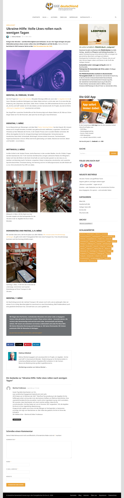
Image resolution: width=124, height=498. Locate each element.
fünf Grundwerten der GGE (42, 46)
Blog (44, 17)
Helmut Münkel (16, 36)
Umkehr (98, 256)
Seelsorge (100, 253)
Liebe (82, 248)
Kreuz (96, 246)
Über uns (63, 17)
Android (94, 141)
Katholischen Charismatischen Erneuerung (95, 80)
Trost (108, 253)
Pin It (28, 344)
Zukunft (107, 258)
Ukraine (90, 256)
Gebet (109, 239)
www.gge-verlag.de (99, 65)
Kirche (81, 210)
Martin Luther (98, 248)
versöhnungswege (97, 258)
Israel (99, 243)
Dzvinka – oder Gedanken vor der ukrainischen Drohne (96, 187)
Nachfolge (93, 251)
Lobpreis (89, 248)
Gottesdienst (101, 241)
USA (105, 256)
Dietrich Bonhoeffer (108, 236)
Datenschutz (85, 17)
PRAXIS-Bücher (106, 50)
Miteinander (84, 251)
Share (11, 344)
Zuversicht (83, 261)
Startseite (36, 17)
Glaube (92, 241)
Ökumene (82, 213)
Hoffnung (91, 243)
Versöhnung (84, 258)
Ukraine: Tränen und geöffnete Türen (91, 179)
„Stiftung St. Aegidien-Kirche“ (15, 108)
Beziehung (90, 234)
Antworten (16, 419)
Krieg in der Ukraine (24, 99)
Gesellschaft (10, 25)
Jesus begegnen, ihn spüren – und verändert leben (95, 190)
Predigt (109, 251)
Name (8, 461)
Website (9, 476)
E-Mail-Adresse (12, 469)
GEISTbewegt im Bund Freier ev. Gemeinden (99, 86)
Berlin (82, 234)
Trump (82, 256)
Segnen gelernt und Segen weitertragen (92, 181)
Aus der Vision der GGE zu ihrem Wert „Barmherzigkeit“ (26, 333)
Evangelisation (91, 239)
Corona (104, 234)
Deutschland (96, 236)
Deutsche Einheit (85, 236)
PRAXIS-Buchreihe (88, 74)
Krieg (102, 246)
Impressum (74, 17)
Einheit (82, 239)
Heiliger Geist (83, 207)
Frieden (101, 239)
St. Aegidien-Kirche (63, 99)
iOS (102, 141)
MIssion (108, 248)
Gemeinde (84, 241)
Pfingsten (102, 251)
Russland (92, 253)
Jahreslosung (107, 243)
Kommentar (11, 439)
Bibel (80, 201)
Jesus (82, 246)
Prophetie (84, 253)
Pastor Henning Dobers (45, 127)
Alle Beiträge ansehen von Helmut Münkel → (33, 367)
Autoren (54, 17)
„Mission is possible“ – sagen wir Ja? (90, 184)
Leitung (109, 246)
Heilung (83, 243)
